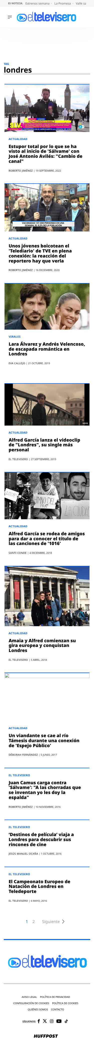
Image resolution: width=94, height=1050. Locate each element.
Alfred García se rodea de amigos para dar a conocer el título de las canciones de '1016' (47, 539)
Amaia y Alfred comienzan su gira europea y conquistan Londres (42, 646)
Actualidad (18, 139)
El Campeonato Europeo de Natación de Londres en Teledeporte (39, 887)
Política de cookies (65, 1003)
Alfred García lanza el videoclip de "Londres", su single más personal (44, 445)
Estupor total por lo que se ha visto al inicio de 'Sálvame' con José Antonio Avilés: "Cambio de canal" (45, 154)
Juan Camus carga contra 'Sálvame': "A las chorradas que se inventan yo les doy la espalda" (45, 790)
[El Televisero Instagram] (51, 1021)
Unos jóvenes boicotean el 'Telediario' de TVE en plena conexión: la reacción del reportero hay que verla (40, 253)
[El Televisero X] (45, 1021)
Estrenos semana (37, 3)
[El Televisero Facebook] (39, 1021)
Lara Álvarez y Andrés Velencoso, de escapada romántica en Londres (47, 349)
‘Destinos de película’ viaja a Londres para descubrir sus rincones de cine (41, 840)
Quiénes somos (38, 1009)
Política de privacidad (55, 997)
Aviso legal (29, 997)
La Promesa (63, 3)
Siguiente (51, 921)
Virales (15, 337)
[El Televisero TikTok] (66, 1021)
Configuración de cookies (31, 1003)
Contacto (57, 1009)
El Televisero (19, 775)
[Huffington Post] (45, 1036)
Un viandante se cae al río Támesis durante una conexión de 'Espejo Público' (44, 741)
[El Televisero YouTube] (59, 1021)
